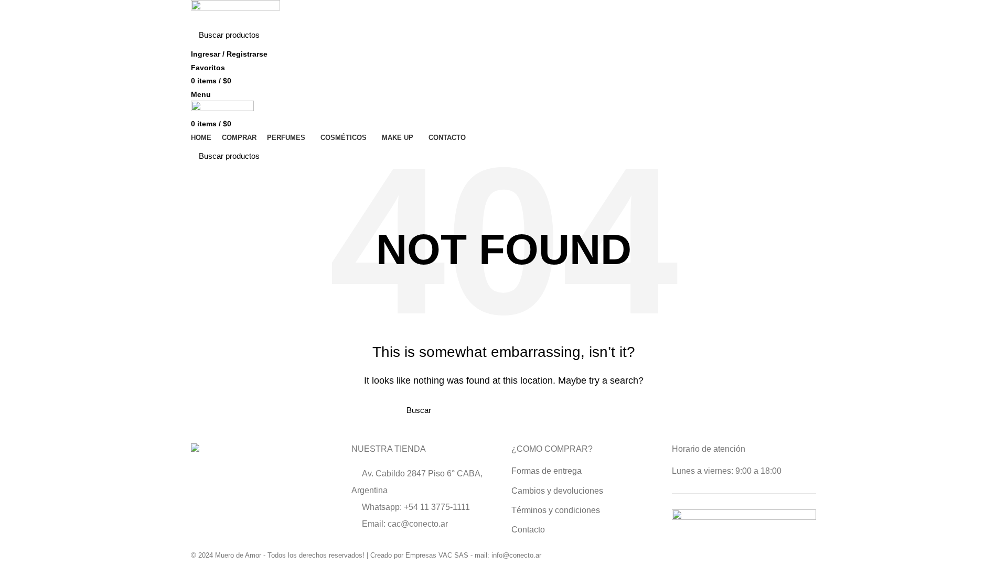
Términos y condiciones (555, 510)
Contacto (528, 529)
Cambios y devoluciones (557, 490)
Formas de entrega (546, 470)
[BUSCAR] (802, 35)
